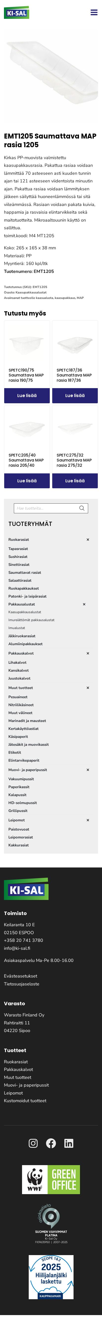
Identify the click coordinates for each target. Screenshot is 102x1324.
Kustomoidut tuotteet (25, 1101)
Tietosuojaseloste (21, 984)
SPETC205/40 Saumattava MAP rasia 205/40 (26, 460)
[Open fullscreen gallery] (93, 118)
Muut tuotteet (17, 1077)
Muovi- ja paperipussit (26, 1085)
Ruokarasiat (16, 1062)
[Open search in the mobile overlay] (51, 508)
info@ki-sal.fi (17, 948)
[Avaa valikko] (94, 12)
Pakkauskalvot (18, 1069)
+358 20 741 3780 (23, 940)
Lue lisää (27, 396)
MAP (80, 298)
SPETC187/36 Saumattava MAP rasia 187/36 (74, 375)
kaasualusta (44, 298)
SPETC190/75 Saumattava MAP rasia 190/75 (26, 375)
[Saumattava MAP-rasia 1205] (51, 76)
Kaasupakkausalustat (31, 292)
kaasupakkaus (65, 298)
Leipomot (13, 1093)
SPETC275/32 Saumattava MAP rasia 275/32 (74, 460)
